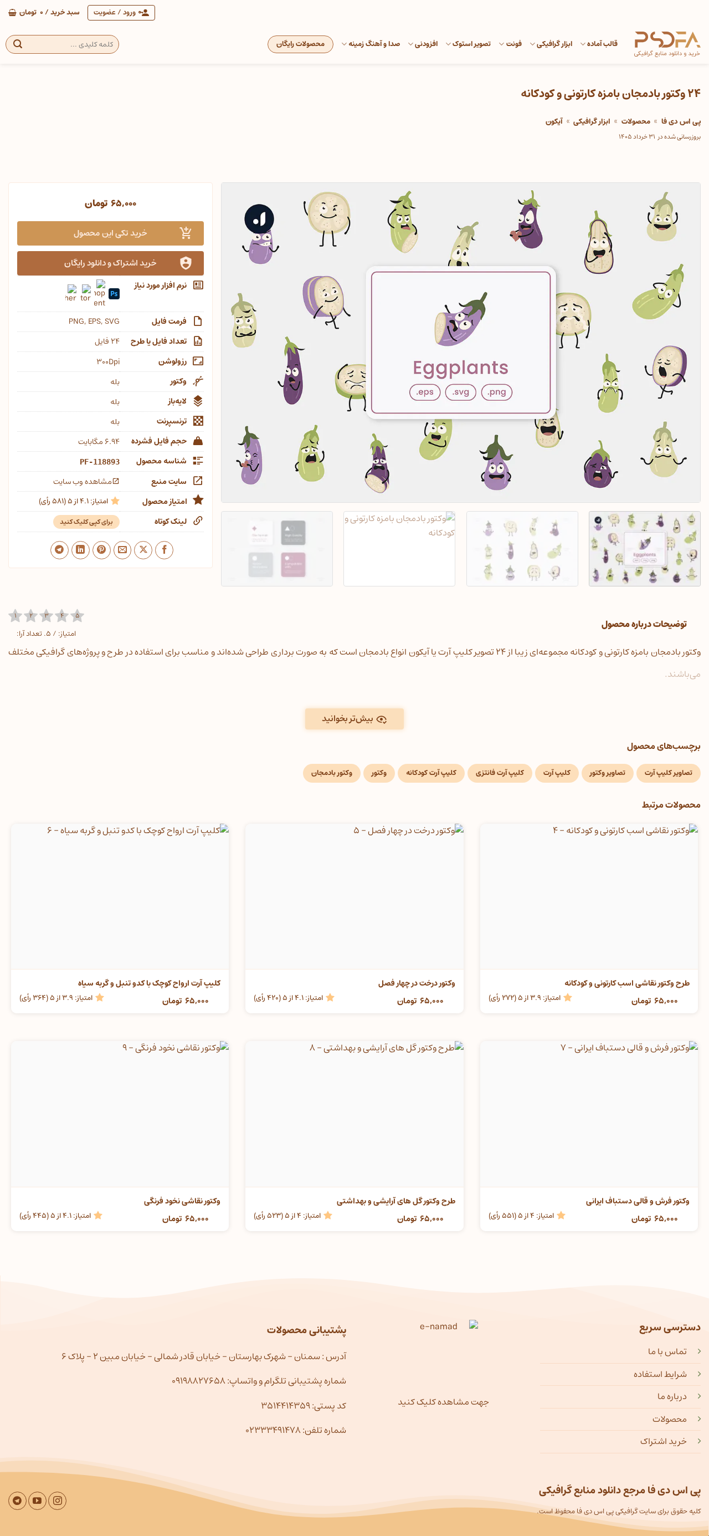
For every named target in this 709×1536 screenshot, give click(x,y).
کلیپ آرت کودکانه (431, 773)
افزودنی (426, 44)
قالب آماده (602, 44)
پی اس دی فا (681, 121)
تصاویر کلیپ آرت (668, 773)
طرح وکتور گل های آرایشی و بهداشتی (396, 1201)
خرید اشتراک (663, 1441)
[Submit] (17, 44)
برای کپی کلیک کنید (86, 522)
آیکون (554, 121)
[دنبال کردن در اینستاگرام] (57, 1501)
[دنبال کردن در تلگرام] (17, 1501)
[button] (44, 13)
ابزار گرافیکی (554, 44)
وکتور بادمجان (331, 773)
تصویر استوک (472, 44)
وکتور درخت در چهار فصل (416, 983)
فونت (513, 44)
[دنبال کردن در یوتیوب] (37, 1501)
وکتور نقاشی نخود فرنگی (182, 1201)
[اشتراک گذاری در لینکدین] (80, 550)
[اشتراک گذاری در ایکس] (143, 550)
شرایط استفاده (660, 1374)
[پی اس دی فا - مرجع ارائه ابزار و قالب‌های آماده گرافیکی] (667, 44)
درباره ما (672, 1396)
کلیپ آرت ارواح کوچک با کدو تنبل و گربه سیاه (149, 983)
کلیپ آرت (557, 773)
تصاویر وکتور (607, 773)
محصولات (635, 121)
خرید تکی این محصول (110, 233)
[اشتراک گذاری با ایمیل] (123, 550)
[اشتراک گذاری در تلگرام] (59, 550)
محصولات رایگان (300, 44)
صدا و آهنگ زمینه (374, 44)
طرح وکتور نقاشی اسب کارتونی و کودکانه (627, 983)
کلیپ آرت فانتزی (500, 773)
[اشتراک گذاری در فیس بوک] (164, 550)
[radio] (15, 616)
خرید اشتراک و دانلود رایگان (110, 263)
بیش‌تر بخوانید (347, 718)
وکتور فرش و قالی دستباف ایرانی (638, 1201)
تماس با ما (667, 1351)
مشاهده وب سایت (82, 481)
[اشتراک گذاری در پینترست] (102, 550)
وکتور (379, 773)
